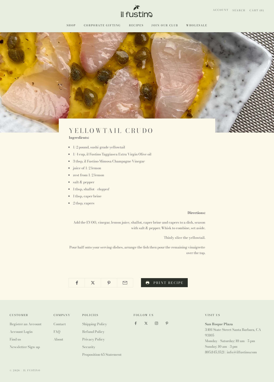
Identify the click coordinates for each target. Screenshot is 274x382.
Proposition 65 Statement (102, 354)
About (58, 339)
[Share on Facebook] (77, 282)
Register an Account (26, 324)
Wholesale (196, 25)
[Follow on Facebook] (136, 323)
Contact (60, 324)
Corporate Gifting (102, 25)
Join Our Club (164, 25)
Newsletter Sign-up (25, 347)
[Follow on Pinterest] (167, 323)
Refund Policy (93, 331)
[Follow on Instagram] (156, 323)
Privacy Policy (93, 339)
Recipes (136, 25)
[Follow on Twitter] (146, 323)
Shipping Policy (94, 324)
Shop (71, 25)
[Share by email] (125, 282)
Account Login (21, 331)
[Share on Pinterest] (109, 282)
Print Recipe (168, 282)
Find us (15, 339)
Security (88, 347)
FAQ (57, 331)
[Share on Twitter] (93, 282)
